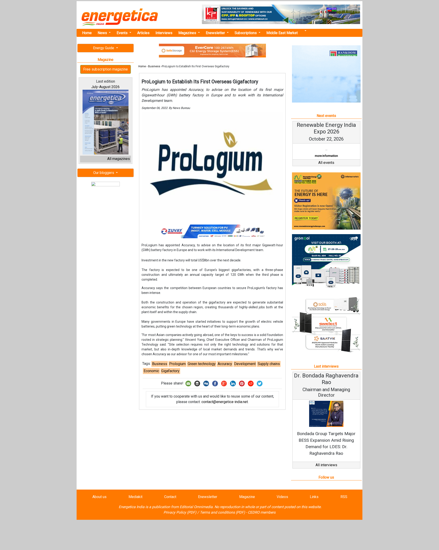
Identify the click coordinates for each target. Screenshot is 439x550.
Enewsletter (216, 33)
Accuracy (225, 364)
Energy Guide (104, 48)
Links (314, 497)
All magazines (118, 159)
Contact (170, 497)
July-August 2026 (105, 87)
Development (245, 364)
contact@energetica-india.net (224, 402)
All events (326, 162)
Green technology (202, 364)
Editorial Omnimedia (196, 507)
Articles (143, 33)
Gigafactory (170, 371)
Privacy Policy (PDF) (179, 512)
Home (87, 33)
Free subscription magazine (105, 69)
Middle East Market (282, 33)
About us (99, 497)
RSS (343, 497)
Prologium (177, 364)
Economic (151, 371)
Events (122, 33)
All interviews (326, 465)
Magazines (187, 33)
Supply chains (269, 364)
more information (326, 155)
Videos (282, 497)
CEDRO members (262, 512)
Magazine (247, 497)
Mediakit (135, 497)
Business (154, 66)
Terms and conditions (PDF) (222, 512)
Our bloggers (104, 173)
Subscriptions (246, 33)
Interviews (163, 33)
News (103, 33)
